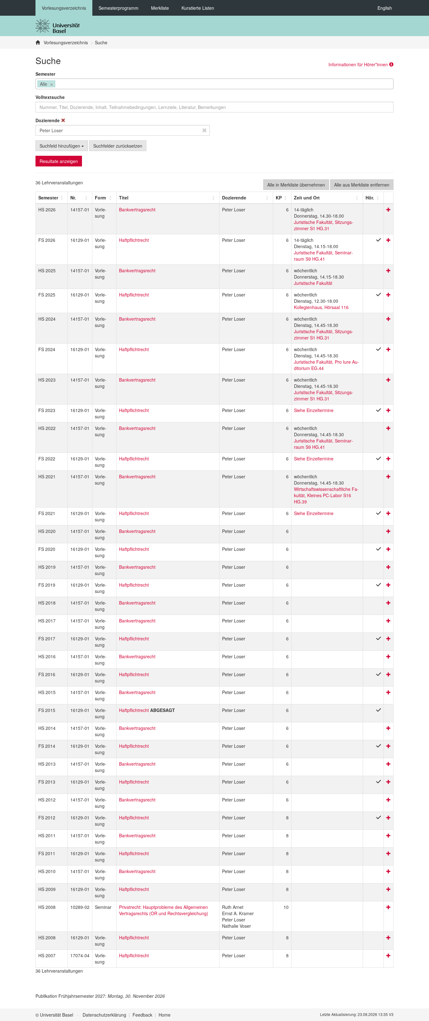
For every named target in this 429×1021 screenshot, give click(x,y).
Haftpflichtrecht (134, 240)
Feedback (142, 1015)
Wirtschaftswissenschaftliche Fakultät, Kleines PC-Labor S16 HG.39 (326, 495)
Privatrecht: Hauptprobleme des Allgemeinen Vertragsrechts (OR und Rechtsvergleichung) (163, 910)
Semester (45, 74)
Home (165, 1015)
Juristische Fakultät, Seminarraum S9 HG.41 (323, 255)
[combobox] (214, 84)
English (384, 8)
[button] (48, 197)
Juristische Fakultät (313, 283)
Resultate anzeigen (59, 161)
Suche (101, 42)
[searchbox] (58, 84)
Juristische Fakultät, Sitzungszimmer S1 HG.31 (323, 225)
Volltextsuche (50, 97)
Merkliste (160, 8)
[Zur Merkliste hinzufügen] (388, 209)
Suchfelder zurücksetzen (117, 146)
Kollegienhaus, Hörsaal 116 (321, 307)
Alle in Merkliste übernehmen (296, 185)
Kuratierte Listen (198, 8)
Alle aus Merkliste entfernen (361, 185)
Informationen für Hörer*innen (359, 64)
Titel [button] (123, 197)
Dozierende (48, 120)
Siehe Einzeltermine (314, 410)
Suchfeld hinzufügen (60, 146)
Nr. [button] (73, 197)
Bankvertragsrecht (137, 209)
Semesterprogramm (118, 8)
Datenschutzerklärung (104, 1015)
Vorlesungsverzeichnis (64, 8)
